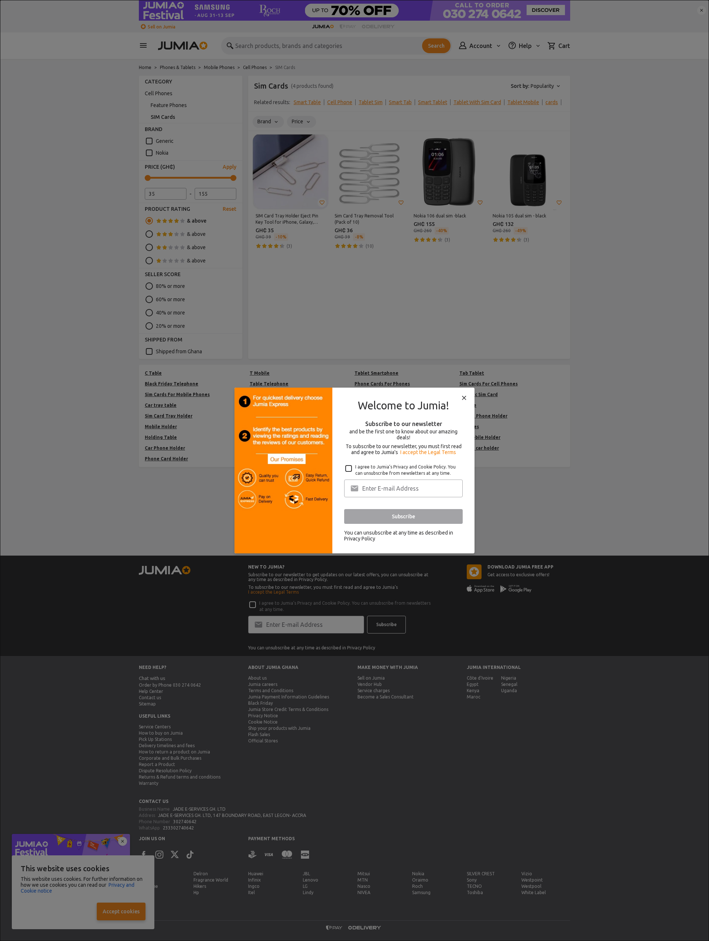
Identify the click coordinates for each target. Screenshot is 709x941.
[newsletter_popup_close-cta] (464, 398)
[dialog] (354, 470)
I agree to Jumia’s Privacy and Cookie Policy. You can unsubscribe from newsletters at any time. (405, 469)
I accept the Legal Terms (428, 452)
